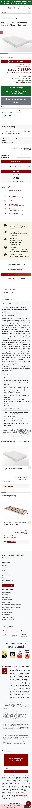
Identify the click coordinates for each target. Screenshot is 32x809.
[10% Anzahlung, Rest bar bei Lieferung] (16, 631)
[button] (19, 7)
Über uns (5, 583)
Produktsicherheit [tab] (7, 299)
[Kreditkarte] (16, 635)
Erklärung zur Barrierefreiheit (10, 619)
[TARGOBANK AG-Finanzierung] (6, 635)
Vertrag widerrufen (8, 585)
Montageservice (7, 599)
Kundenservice (6, 597)
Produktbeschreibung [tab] (8, 289)
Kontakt (4, 565)
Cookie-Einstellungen (8, 617)
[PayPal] (25, 631)
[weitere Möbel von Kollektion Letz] (16, 269)
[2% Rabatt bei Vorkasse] (6, 631)
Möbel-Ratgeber (7, 612)
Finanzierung (6, 602)
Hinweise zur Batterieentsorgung (12, 604)
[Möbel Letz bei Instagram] (11, 646)
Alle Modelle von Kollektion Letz (15, 275)
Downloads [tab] (5, 296)
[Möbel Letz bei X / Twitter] (14, 646)
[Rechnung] (25, 635)
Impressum (5, 573)
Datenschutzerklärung (21, 795)
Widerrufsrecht (6, 609)
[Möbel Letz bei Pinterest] (18, 646)
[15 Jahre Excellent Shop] (4, 654)
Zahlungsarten (6, 592)
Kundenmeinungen (7, 580)
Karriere (4, 578)
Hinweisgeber (6, 614)
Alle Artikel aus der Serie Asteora (15, 278)
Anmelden (5, 568)
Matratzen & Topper (13, 18)
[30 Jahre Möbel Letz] (4, 671)
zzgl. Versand (27, 76)
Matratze (11, 342)
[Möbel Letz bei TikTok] (23, 646)
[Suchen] (29, 12)
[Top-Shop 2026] (19, 654)
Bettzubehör (4, 18)
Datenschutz (6, 575)
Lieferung (5, 594)
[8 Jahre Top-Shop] (27, 654)
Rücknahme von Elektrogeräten (11, 607)
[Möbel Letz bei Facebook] (9, 646)
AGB (3, 570)
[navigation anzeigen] (3, 7)
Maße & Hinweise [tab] (7, 292)
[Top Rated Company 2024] (12, 654)
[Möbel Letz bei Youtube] (20, 646)
